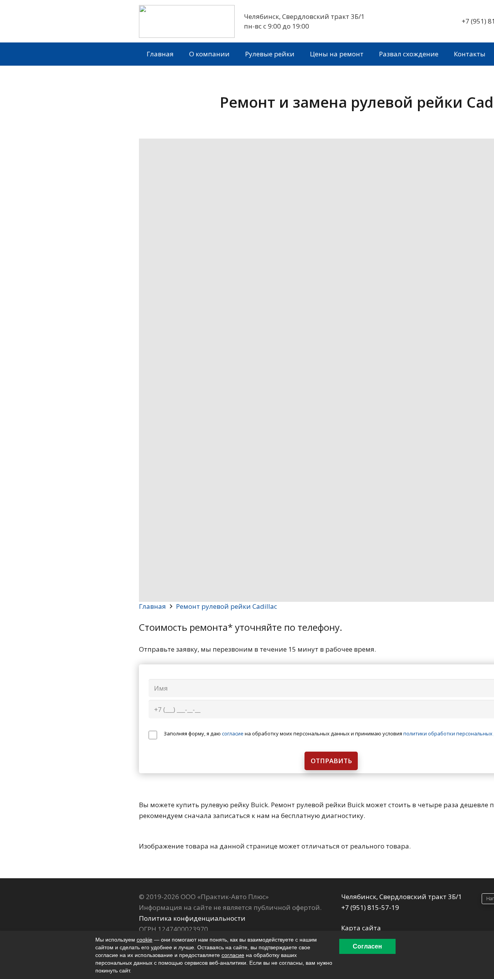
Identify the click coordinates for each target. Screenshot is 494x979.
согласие (233, 733)
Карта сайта (361, 927)
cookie (144, 940)
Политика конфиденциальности (192, 918)
